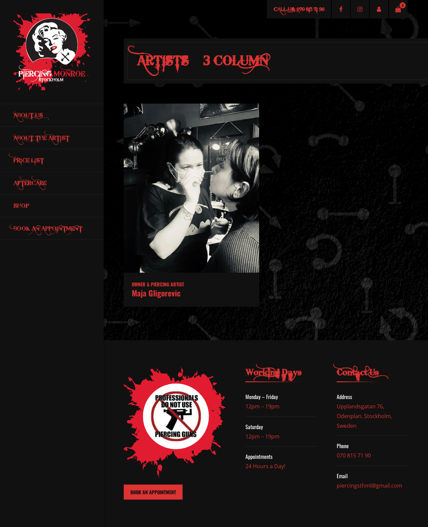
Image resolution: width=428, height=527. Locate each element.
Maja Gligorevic (156, 293)
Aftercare (29, 182)
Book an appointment (47, 228)
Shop (21, 205)
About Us (28, 115)
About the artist (41, 137)
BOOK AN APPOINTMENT (153, 492)
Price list (28, 160)
